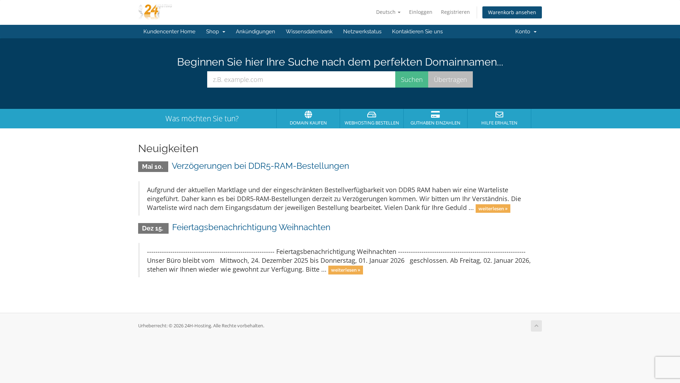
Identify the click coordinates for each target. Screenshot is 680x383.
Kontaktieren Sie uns (417, 31)
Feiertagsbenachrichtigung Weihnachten (251, 227)
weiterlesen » (493, 208)
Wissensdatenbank (309, 31)
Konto (524, 31)
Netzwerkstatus (362, 31)
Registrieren (455, 12)
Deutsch (386, 12)
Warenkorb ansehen (512, 12)
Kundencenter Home (169, 31)
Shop (214, 31)
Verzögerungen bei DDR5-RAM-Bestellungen (260, 166)
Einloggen (420, 12)
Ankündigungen (255, 31)
